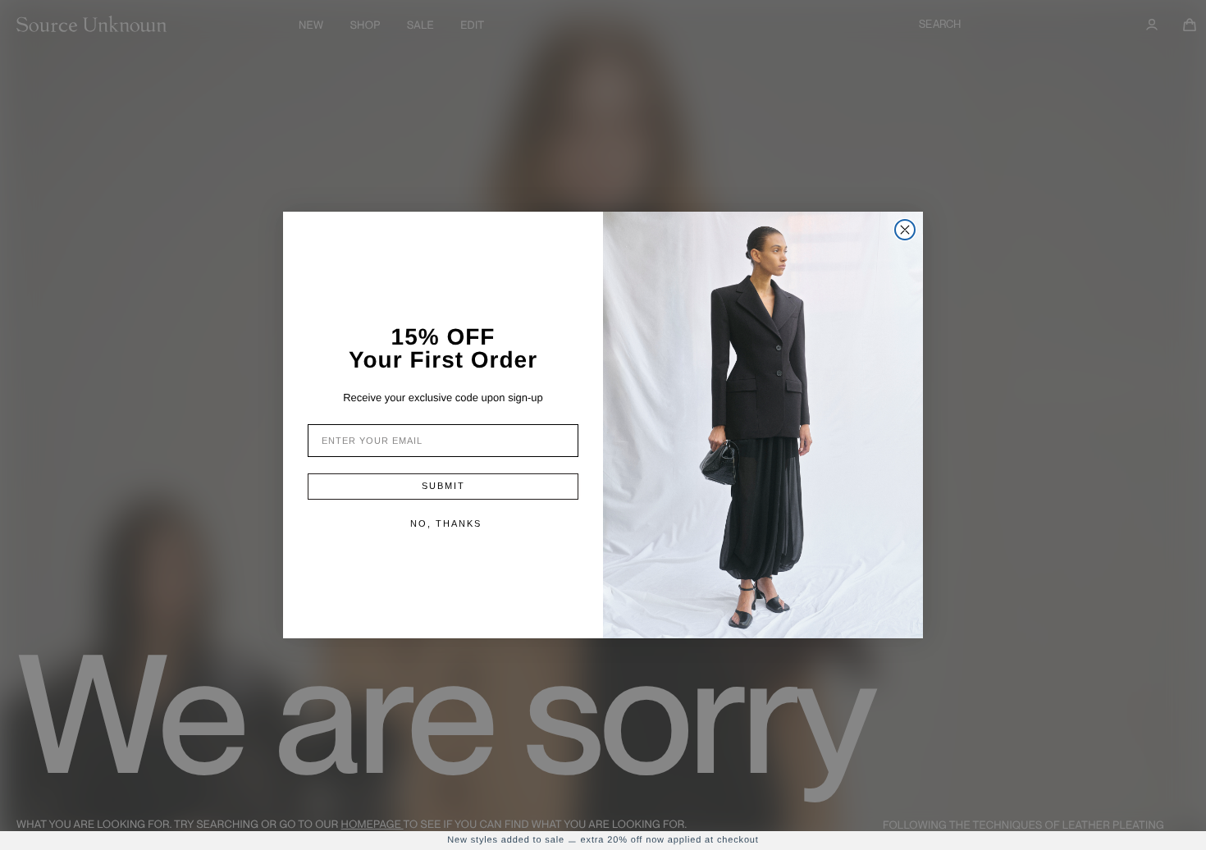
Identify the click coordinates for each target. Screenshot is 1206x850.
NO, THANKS (446, 523)
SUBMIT (443, 486)
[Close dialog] (905, 230)
